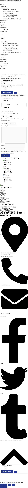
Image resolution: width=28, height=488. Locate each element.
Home (2, 38)
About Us (3, 40)
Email (3, 148)
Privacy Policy (3, 199)
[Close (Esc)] (13, 485)
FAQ (1, 196)
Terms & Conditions (4, 198)
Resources (4, 61)
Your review (4, 126)
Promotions (4, 59)
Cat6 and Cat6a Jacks (15, 78)
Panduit (17, 97)
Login (2, 66)
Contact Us (4, 65)
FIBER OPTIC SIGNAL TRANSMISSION (12, 52)
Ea (17, 104)
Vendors (3, 56)
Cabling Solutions (17, 75)
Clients (3, 57)
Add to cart (7, 92)
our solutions (4, 41)
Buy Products (4, 54)
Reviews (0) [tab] (5, 100)
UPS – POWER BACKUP (8, 50)
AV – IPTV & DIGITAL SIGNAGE (10, 49)
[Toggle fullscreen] (5, 485)
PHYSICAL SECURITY (8, 47)
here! (22, 482)
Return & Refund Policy (5, 201)
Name (3, 145)
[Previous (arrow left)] (2, 487)
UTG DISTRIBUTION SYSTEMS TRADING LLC (10, 1)
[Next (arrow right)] (5, 487)
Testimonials (3, 195)
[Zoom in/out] (2, 485)
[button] (15, 92)
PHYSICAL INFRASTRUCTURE (10, 43)
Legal (1, 200)
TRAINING (5, 63)
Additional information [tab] (8, 98)
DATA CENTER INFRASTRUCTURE (11, 45)
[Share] (9, 485)
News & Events (3, 197)
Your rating (4, 123)
